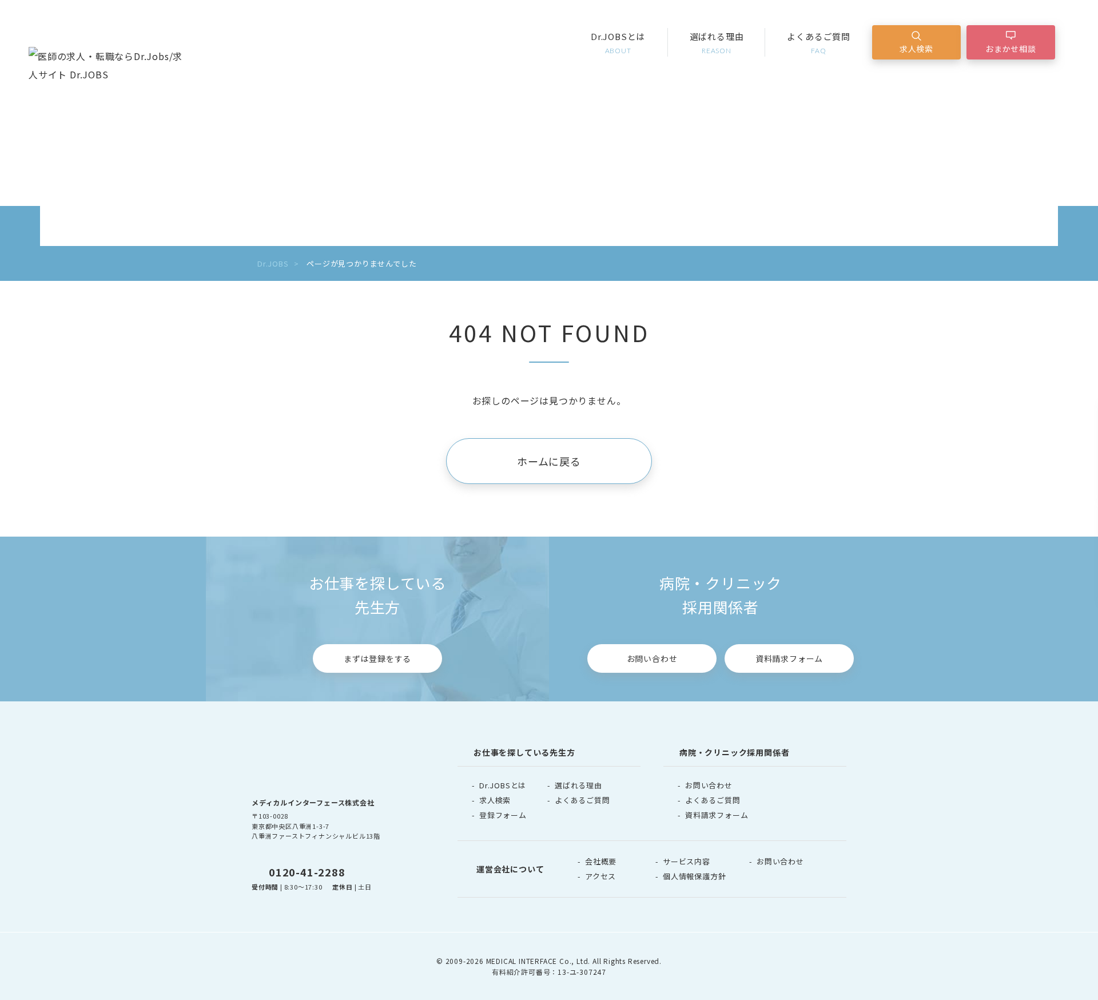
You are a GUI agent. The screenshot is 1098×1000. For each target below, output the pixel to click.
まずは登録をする (377, 658)
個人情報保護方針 (694, 876)
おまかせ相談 (1010, 48)
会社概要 (600, 861)
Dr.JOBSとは (618, 42)
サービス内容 (686, 861)
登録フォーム (503, 814)
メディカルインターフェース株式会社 (313, 802)
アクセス (600, 876)
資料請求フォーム (789, 658)
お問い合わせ (652, 658)
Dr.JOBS (273, 263)
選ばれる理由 (717, 42)
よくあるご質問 (818, 42)
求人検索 (916, 48)
